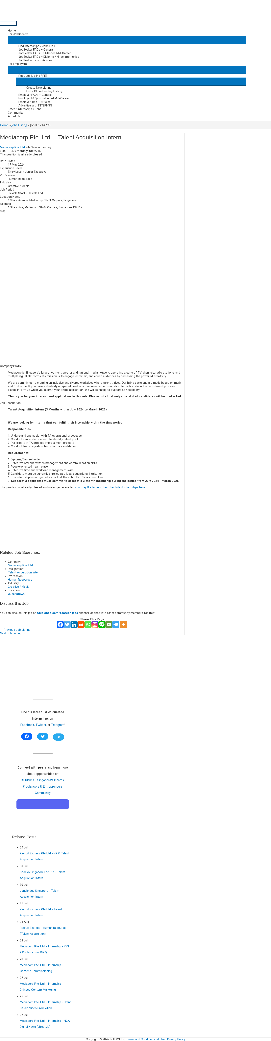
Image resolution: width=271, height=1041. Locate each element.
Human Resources (20, 579)
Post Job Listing (32, 76)
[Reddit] (81, 624)
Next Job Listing (12, 633)
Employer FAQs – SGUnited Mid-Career (43, 98)
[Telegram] (115, 624)
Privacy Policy (176, 1039)
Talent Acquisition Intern (24, 572)
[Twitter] (67, 624)
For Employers (17, 64)
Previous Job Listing (15, 630)
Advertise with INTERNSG (35, 105)
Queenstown (16, 594)
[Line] (101, 624)
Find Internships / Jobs (37, 46)
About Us (14, 116)
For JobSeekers (18, 34)
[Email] (108, 624)
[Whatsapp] (88, 624)
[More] (123, 624)
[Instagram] (94, 624)
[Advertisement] (92, 333)
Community (15, 112)
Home (12, 30)
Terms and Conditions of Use (145, 1039)
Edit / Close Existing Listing (44, 91)
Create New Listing (38, 87)
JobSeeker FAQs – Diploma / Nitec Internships (48, 56)
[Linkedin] (74, 624)
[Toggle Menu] (127, 40)
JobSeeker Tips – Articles (35, 60)
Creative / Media (18, 587)
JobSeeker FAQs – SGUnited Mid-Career (44, 53)
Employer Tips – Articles (34, 102)
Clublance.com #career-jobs (57, 613)
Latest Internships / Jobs (24, 109)
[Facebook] (60, 624)
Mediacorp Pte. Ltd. (12, 147)
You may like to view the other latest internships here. (110, 487)
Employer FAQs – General (35, 95)
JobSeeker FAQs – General (35, 49)
